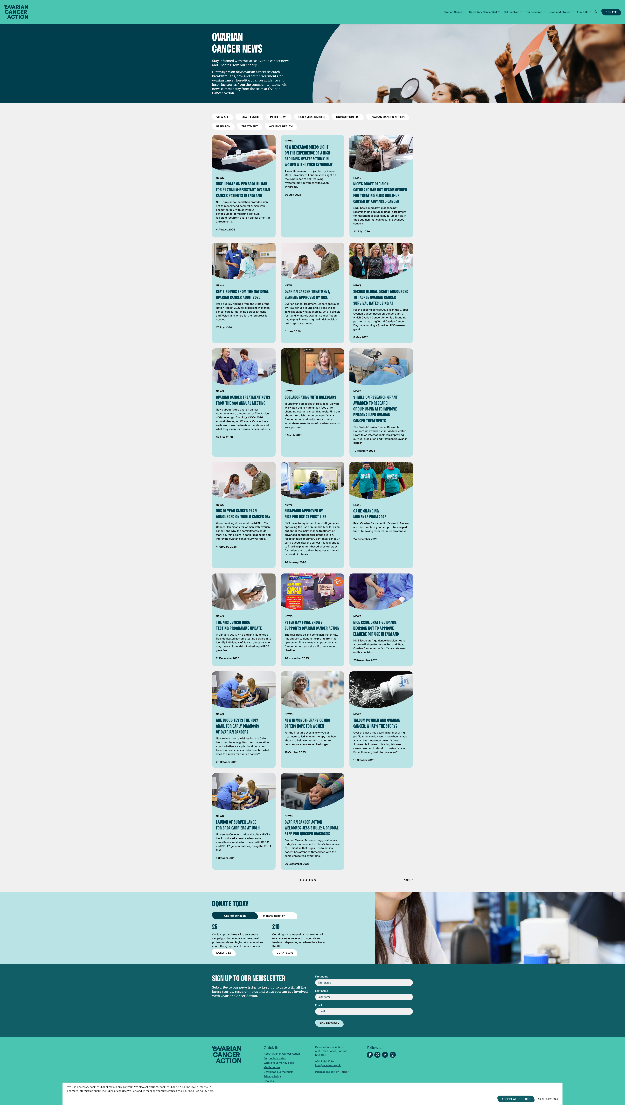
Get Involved (511, 12)
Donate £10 (285, 952)
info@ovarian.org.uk (328, 1065)
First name (321, 976)
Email (318, 1005)
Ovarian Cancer (453, 12)
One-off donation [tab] (235, 915)
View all (222, 117)
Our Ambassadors (311, 117)
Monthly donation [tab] (274, 915)
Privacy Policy (272, 1076)
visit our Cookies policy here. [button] (196, 1090)
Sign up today (329, 1023)
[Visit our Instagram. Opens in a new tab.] (392, 1055)
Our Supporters (347, 117)
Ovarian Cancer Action (387, 117)
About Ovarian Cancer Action (282, 1053)
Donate (611, 12)
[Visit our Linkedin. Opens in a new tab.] (385, 1055)
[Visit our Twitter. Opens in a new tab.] (377, 1055)
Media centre (272, 1067)
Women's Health (281, 126)
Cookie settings (548, 1098)
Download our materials (278, 1071)
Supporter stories (275, 1058)
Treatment (249, 126)
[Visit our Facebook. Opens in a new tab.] (370, 1055)
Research (223, 126)
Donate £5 (223, 952)
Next (407, 879)
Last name (321, 990)
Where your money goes (279, 1062)
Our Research (534, 12)
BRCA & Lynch (249, 117)
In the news (278, 117)
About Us (582, 12)
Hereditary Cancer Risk (483, 12)
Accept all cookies (516, 1099)
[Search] (596, 12)
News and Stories (559, 12)
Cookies (269, 1081)
